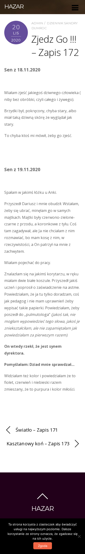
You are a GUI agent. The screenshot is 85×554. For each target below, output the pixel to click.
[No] (79, 536)
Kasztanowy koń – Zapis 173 (38, 443)
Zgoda (42, 546)
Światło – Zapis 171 (37, 430)
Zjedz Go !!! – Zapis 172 (55, 46)
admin (37, 23)
